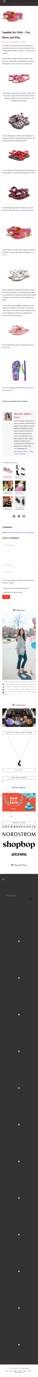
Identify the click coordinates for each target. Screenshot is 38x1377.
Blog (31, 451)
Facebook (22, 454)
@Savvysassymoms (19, 920)
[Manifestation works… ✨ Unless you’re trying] (19, 1125)
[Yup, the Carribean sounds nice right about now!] (19, 1198)
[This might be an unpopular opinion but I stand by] (19, 1161)
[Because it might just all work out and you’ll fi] (19, 1088)
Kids (4, 42)
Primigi (7, 292)
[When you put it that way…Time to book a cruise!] (19, 1014)
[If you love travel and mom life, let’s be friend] (19, 1051)
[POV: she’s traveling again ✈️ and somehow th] (19, 941)
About (29, 1370)
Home (7, 1370)
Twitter (16, 454)
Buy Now (19, 770)
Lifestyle (25, 1370)
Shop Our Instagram (19, 1372)
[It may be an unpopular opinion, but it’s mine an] (19, 1271)
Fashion (15, 1370)
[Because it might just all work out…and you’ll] (19, 1235)
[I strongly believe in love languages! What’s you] (19, 1345)
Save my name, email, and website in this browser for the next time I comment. (18, 582)
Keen (13, 138)
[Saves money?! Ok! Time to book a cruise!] (19, 978)
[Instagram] (3, 684)
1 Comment (23, 42)
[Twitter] (3, 689)
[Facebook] (3, 687)
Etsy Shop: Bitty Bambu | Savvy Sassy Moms (21, 532)
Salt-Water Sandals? (20, 93)
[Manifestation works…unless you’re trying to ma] (19, 1308)
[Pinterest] (3, 692)
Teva (3, 170)
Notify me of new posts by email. (13, 592)
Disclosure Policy (25, 1368)
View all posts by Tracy (21, 451)
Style (13, 42)
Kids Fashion (9, 42)
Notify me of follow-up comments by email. (16, 588)
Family (19, 1370)
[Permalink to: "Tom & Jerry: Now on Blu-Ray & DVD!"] (19, 717)
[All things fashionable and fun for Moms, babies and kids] (19, 1)
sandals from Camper (27, 210)
